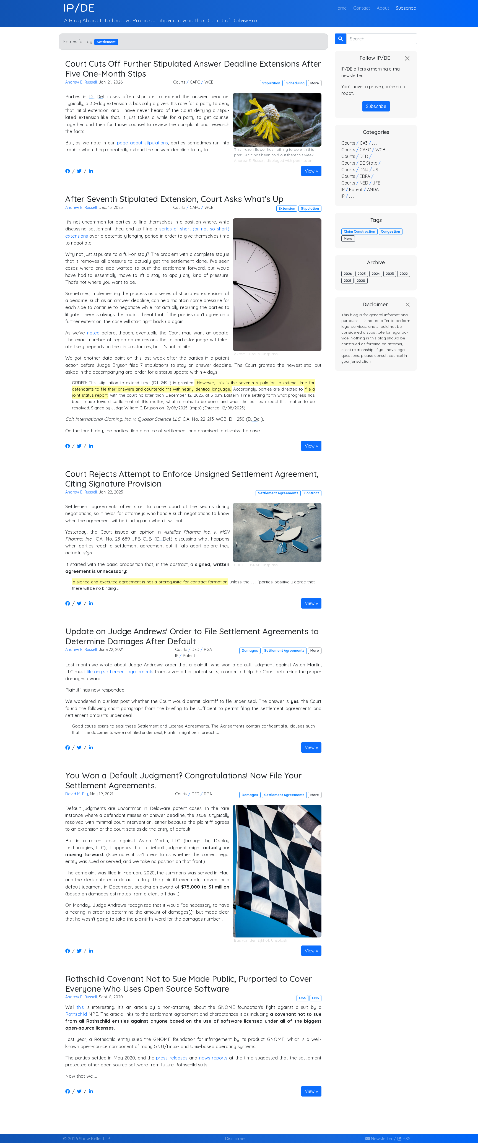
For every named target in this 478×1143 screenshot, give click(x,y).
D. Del (96, 96)
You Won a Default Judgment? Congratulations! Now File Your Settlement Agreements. (183, 780)
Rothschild (77, 1014)
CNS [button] (315, 998)
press (162, 1058)
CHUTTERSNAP (247, 565)
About (383, 8)
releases (179, 1058)
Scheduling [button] (295, 83)
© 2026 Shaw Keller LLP (86, 1138)
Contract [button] (311, 493)
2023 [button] (390, 274)
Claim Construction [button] (359, 231)
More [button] (314, 83)
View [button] (310, 171)
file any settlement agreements (120, 671)
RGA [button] (208, 649)
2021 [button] (347, 281)
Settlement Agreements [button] (278, 493)
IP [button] (176, 655)
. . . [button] (374, 143)
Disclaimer (235, 1138)
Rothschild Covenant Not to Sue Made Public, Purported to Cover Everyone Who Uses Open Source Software (188, 983)
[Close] (407, 58)
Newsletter (381, 1138)
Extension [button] (287, 208)
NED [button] (364, 183)
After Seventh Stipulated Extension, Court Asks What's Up (174, 199)
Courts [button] (179, 82)
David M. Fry (76, 793)
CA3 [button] (364, 143)
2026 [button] (348, 274)
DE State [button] (368, 163)
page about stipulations (142, 143)
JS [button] (375, 169)
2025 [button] (362, 274)
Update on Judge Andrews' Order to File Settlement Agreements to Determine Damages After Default (192, 636)
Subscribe (406, 8)
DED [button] (195, 649)
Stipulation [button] (271, 83)
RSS (406, 1138)
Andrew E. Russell (81, 82)
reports (219, 1058)
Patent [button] (189, 655)
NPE (93, 1014)
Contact (361, 8)
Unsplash (270, 354)
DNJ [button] (364, 169)
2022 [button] (404, 274)
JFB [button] (377, 183)
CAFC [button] (195, 82)
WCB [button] (209, 82)
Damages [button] (250, 650)
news (204, 1058)
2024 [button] (376, 274)
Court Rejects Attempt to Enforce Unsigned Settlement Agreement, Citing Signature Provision (192, 479)
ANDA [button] (373, 189)
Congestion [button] (390, 231)
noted (93, 333)
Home (341, 8)
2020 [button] (361, 281)
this (80, 1007)
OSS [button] (302, 998)
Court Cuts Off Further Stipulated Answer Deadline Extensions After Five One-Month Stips (193, 68)
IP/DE (79, 8)
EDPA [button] (365, 176)
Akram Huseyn (247, 354)
